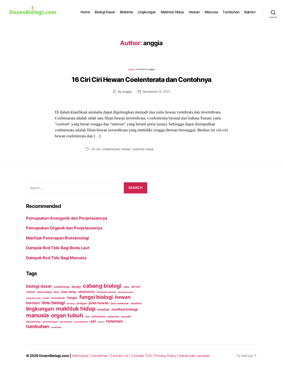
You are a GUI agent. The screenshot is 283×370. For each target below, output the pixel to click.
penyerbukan (33, 321)
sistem (101, 322)
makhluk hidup (143, 149)
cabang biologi (102, 285)
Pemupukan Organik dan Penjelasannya (64, 228)
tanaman (114, 321)
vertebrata (56, 327)
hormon (33, 303)
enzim (46, 298)
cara (126, 286)
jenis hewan (99, 303)
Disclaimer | (101, 356)
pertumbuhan (81, 321)
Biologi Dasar (105, 12)
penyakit (126, 316)
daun (56, 292)
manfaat (103, 309)
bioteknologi (61, 286)
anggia (127, 91)
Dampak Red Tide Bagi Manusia (56, 257)
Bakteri (249, 12)
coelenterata (111, 149)
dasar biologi (44, 292)
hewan (126, 149)
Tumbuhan (231, 12)
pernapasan (66, 321)
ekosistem (86, 292)
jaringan (81, 303)
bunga (76, 286)
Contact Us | (120, 356)
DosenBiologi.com (54, 356)
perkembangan (50, 321)
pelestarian (98, 316)
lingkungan (40, 309)
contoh (30, 291)
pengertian (113, 316)
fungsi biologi (96, 297)
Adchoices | (81, 356)
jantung (71, 303)
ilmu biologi (53, 302)
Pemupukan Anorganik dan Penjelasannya (66, 218)
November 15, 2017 (156, 91)
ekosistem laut (33, 298)
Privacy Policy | (167, 356)
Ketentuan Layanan (194, 356)
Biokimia (126, 12)
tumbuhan (37, 326)
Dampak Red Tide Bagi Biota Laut (57, 247)
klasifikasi (136, 303)
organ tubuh (67, 315)
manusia (37, 315)
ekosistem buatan (106, 292)
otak (87, 316)
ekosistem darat (125, 292)
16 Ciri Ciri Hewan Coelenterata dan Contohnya (141, 79)
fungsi (72, 298)
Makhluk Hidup (172, 12)
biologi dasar (39, 286)
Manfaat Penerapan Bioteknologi (57, 238)
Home (85, 12)
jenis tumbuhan (120, 303)
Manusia (211, 12)
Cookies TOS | (143, 356)
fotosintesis (58, 298)
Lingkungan (147, 12)
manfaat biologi (124, 309)
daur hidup (68, 292)
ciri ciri (95, 149)
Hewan (194, 12)
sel (92, 321)
